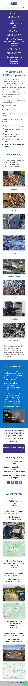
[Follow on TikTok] (20, 482)
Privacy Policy (14, 684)
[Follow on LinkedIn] (16, 482)
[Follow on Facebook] (8, 482)
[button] (25, 683)
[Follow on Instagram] (12, 482)
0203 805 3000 (14, 17)
